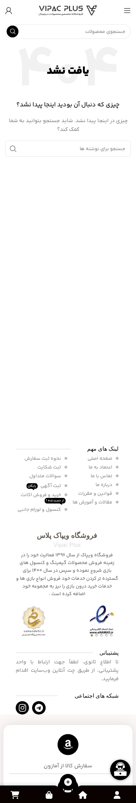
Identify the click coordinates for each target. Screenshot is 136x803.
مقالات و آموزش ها (93, 502)
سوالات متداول (45, 476)
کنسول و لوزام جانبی (39, 510)
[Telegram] (38, 707)
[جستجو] (12, 31)
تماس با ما (102, 476)
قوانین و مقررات (95, 494)
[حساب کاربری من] (9, 10)
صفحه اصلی (100, 459)
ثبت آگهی (45, 485)
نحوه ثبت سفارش (43, 459)
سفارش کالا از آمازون (68, 766)
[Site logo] (68, 10)
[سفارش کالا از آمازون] (68, 744)
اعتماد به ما (101, 467)
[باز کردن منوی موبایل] (127, 10)
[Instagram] (22, 707)
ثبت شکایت (49, 467)
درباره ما (104, 485)
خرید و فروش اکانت (42, 497)
